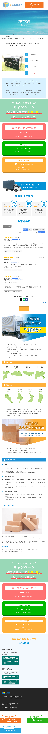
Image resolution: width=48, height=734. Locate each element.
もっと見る (24, 309)
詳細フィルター (41, 232)
